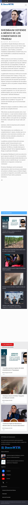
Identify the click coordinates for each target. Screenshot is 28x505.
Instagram (9, 474)
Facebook (8, 470)
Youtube (8, 478)
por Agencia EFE (5, 41)
